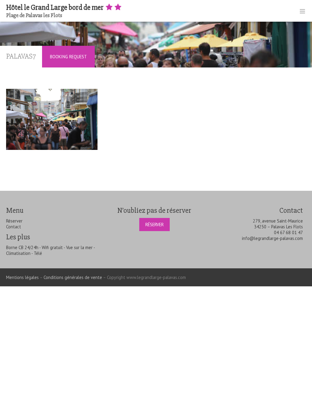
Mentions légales (22, 277)
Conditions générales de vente (73, 277)
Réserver (14, 221)
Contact (13, 227)
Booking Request (68, 57)
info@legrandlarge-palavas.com (272, 238)
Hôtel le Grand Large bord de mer (55, 7)
